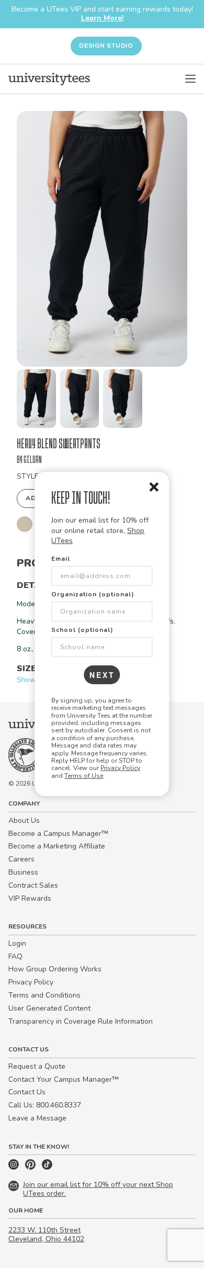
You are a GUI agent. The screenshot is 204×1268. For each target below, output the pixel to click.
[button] (36, 398)
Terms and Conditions (44, 995)
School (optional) (82, 630)
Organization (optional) (92, 594)
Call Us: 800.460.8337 (44, 1105)
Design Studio (106, 45)
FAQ (15, 956)
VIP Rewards (29, 898)
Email (60, 558)
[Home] (49, 79)
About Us (24, 820)
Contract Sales (33, 885)
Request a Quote (36, 1066)
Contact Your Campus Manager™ (63, 1079)
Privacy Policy (120, 768)
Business (23, 872)
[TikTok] (47, 1167)
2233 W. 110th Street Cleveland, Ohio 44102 (46, 1234)
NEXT (102, 675)
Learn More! (102, 18)
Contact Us (27, 1092)
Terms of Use (83, 776)
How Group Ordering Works (54, 969)
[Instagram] (14, 1167)
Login (17, 943)
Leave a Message (37, 1118)
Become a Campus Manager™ (58, 834)
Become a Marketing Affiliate (56, 846)
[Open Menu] (190, 79)
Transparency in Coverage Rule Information (80, 1021)
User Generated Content (49, 1008)
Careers (21, 859)
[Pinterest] (31, 1167)
